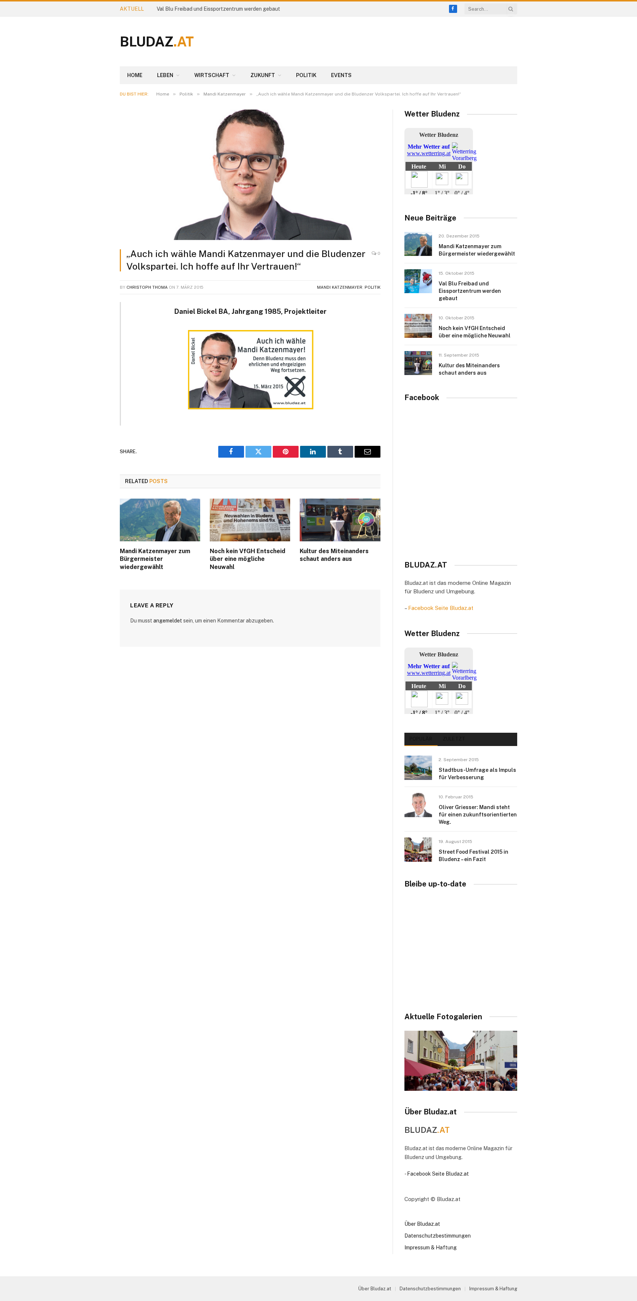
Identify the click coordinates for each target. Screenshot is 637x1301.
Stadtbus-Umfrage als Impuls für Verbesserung (477, 773)
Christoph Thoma (147, 287)
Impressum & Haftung (430, 1247)
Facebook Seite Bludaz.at (440, 608)
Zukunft (262, 75)
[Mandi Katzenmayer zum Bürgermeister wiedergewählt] (160, 520)
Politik (306, 75)
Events (341, 75)
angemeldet (167, 621)
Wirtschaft (211, 75)
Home (134, 75)
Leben (165, 75)
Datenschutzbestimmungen (437, 1236)
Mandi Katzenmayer (339, 287)
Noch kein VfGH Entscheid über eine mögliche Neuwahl (247, 559)
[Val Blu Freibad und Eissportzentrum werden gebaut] (418, 281)
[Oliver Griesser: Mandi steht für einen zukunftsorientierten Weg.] (418, 805)
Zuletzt (454, 739)
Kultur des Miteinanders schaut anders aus (334, 555)
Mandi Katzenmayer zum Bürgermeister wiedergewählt (155, 559)
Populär (421, 739)
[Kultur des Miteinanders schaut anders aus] (340, 520)
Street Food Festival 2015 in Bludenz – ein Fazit (473, 855)
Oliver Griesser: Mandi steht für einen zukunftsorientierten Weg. (478, 814)
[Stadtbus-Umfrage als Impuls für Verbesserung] (418, 768)
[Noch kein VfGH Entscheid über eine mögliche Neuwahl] (250, 520)
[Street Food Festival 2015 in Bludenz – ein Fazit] (418, 849)
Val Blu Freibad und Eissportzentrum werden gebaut (218, 9)
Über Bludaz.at (422, 1224)
